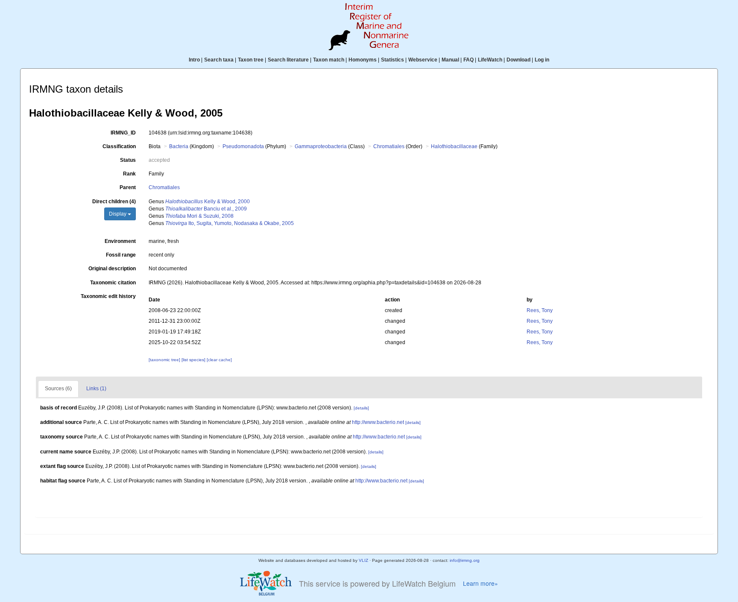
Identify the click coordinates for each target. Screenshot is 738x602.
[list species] (194, 359)
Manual (450, 60)
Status (128, 160)
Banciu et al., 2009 (206, 209)
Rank (129, 174)
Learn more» (480, 583)
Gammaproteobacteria (321, 146)
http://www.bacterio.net (378, 422)
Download (518, 60)
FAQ (468, 60)
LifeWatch (490, 60)
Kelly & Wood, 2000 (207, 202)
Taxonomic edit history (108, 296)
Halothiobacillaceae (454, 146)
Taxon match (328, 60)
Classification (119, 146)
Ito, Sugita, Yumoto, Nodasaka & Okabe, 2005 (229, 223)
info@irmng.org (465, 560)
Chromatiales (388, 146)
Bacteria (178, 146)
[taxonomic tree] (165, 359)
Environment (120, 241)
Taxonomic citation (113, 283)
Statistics (392, 60)
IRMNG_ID (123, 133)
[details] (361, 408)
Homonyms (362, 60)
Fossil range (121, 255)
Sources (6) (58, 389)
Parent (128, 187)
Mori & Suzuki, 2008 (199, 216)
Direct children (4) (114, 202)
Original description (112, 269)
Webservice (422, 60)
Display (118, 214)
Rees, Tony (540, 310)
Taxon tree (251, 60)
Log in (542, 60)
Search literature (288, 60)
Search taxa (219, 60)
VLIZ (363, 560)
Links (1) (96, 389)
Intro (194, 60)
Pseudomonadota (243, 146)
